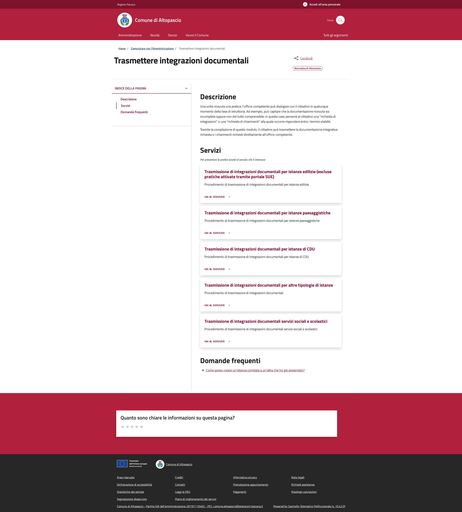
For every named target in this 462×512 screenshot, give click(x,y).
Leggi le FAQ (182, 492)
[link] (218, 197)
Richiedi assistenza (303, 484)
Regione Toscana (126, 4)
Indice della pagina (130, 88)
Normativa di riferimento (307, 67)
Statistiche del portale (130, 492)
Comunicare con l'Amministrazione (152, 48)
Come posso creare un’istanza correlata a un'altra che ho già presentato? (255, 370)
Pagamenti (239, 492)
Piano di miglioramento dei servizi (195, 499)
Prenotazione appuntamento (250, 484)
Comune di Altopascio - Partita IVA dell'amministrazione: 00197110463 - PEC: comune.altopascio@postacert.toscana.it (190, 506)
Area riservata (125, 477)
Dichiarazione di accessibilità (134, 484)
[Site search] (340, 20)
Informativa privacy (245, 477)
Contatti (180, 484)
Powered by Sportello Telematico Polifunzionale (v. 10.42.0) (309, 506)
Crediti (179, 477)
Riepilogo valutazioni (304, 492)
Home (122, 48)
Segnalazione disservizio (132, 499)
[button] (322, 4)
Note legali (297, 477)
